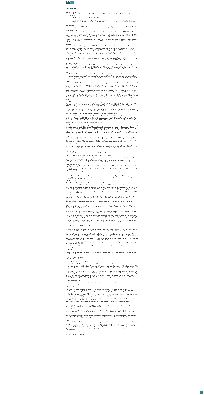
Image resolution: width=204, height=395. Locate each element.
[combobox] (3, 394)
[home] (70, 2)
